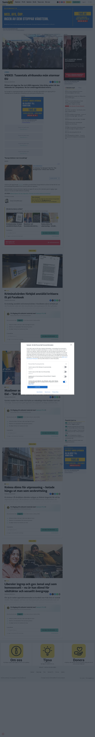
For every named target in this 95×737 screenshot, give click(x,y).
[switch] (65, 367)
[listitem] (47, 364)
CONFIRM (37, 387)
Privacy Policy (55, 392)
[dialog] (47, 368)
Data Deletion (40, 392)
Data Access (47, 392)
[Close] (71, 345)
